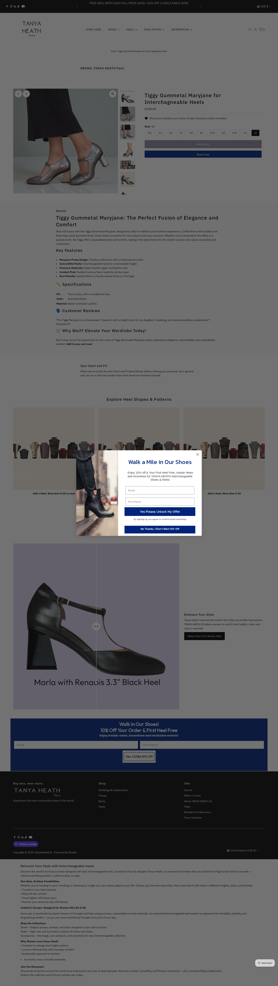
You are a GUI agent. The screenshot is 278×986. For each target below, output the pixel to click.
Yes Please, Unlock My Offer (160, 511)
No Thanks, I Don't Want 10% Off (160, 529)
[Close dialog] (197, 454)
